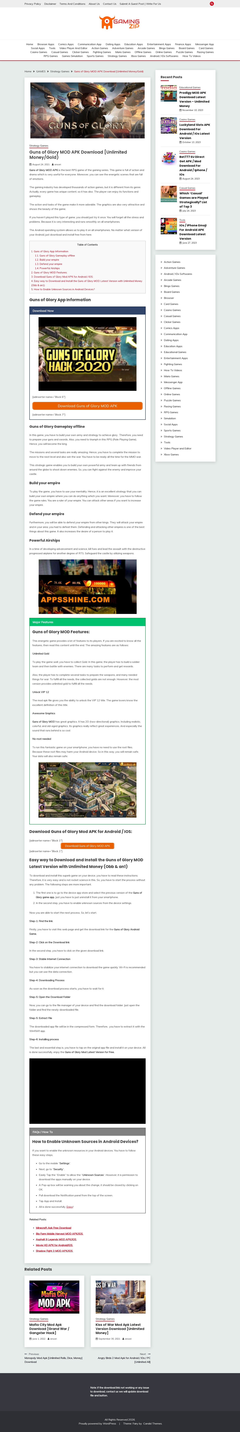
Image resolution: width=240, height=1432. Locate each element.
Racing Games (205, 52)
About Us (94, 3)
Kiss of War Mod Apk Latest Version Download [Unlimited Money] (120, 1328)
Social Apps (38, 48)
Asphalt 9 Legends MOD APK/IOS (56, 1239)
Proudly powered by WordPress (98, 1423)
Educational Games (189, 87)
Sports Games (95, 56)
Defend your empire (48, 263)
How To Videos (192, 56)
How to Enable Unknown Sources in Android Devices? (63, 289)
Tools (52, 48)
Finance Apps (183, 44)
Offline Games (143, 52)
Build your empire (47, 259)
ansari (57, 164)
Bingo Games (167, 48)
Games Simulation (72, 56)
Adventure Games (122, 48)
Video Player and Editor (73, 48)
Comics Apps (66, 44)
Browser (169, 298)
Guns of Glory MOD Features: (49, 272)
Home (29, 44)
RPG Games (51, 56)
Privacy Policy (32, 3)
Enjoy (69, 1206)
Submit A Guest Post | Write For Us (140, 3)
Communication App (89, 44)
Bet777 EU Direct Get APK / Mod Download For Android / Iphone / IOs (193, 166)
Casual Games (59, 52)
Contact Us (109, 3)
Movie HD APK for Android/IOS (54, 1245)
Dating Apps (113, 44)
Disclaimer (50, 3)
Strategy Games (117, 56)
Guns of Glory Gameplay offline (55, 255)
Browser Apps (45, 44)
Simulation (170, 418)
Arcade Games (146, 48)
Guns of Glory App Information (49, 251)
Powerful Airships (47, 268)
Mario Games (123, 52)
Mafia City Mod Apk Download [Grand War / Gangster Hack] (49, 1328)
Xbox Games (138, 56)
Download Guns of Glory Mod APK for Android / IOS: (62, 276)
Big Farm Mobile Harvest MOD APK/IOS (59, 1233)
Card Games (206, 48)
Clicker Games (80, 52)
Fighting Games (102, 52)
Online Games (164, 52)
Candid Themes (152, 1423)
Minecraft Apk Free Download (53, 1227)
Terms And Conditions (72, 3)
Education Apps (133, 44)
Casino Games (38, 52)
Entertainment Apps (159, 44)
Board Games (187, 48)
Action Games (100, 48)
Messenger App (204, 44)
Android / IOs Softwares (164, 56)
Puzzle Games (184, 52)
